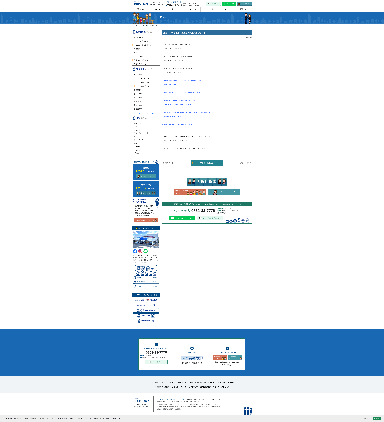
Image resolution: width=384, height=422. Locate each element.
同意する (377, 418)
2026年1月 (142, 86)
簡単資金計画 (201, 382)
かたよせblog (139, 56)
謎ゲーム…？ (139, 140)
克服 (135, 126)
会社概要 (175, 387)
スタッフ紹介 (221, 382)
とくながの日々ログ (141, 41)
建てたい (175, 9)
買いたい (140, 9)
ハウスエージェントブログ (143, 45)
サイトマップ (193, 387)
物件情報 (137, 49)
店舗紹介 (226, 9)
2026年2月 (142, 82)
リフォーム (192, 9)
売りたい (157, 9)
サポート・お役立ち (209, 9)
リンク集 (183, 387)
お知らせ (167, 387)
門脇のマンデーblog (141, 60)
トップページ (154, 382)
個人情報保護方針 (206, 387)
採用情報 (243, 9)
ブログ (159, 387)
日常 (135, 53)
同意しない (367, 418)
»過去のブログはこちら (146, 113)
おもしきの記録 (139, 37)
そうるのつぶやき (140, 64)
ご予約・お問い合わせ (222, 387)
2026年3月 (142, 78)
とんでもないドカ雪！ (142, 133)
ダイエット (138, 153)
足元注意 (137, 146)
